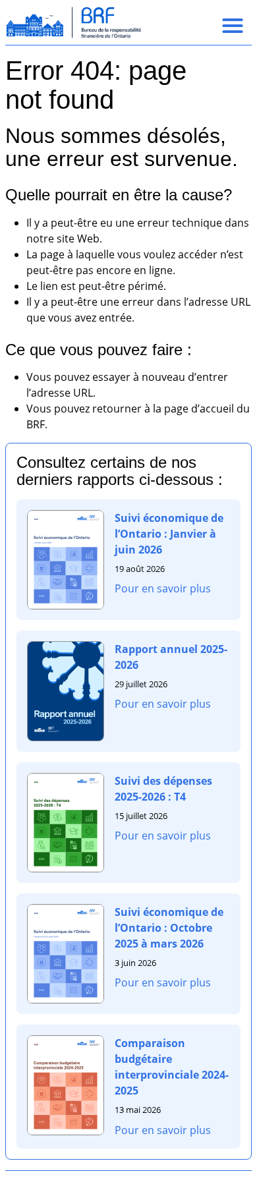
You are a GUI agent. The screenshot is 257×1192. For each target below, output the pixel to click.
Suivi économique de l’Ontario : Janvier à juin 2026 (169, 534)
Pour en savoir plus (163, 588)
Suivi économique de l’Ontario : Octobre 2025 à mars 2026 (169, 928)
